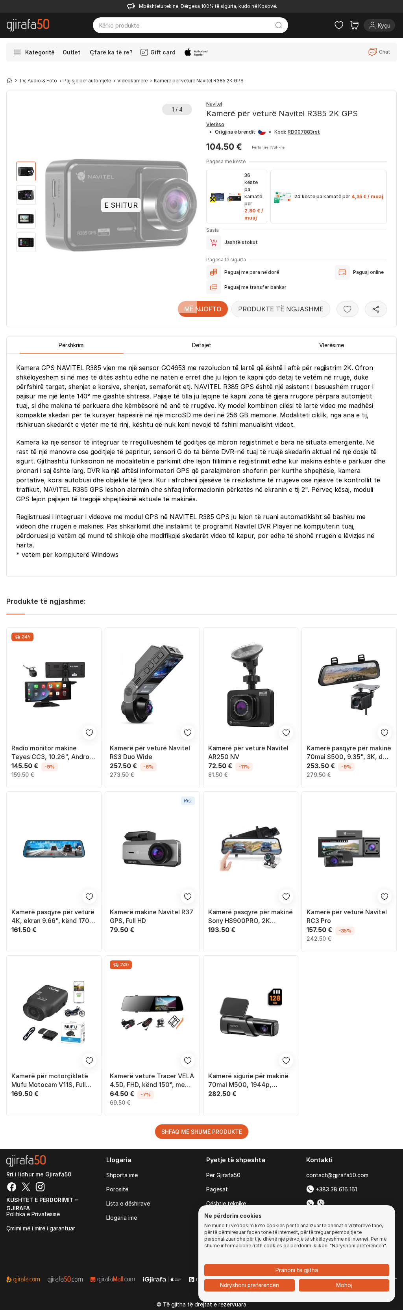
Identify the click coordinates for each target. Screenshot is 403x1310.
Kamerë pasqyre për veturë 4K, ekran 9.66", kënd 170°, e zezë (52, 916)
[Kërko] (278, 25)
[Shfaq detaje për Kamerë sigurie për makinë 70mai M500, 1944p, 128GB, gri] (250, 1012)
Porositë (117, 1189)
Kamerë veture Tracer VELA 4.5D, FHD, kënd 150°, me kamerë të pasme (152, 1080)
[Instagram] (40, 1188)
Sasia (212, 230)
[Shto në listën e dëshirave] (347, 309)
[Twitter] (25, 1188)
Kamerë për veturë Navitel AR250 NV (248, 752)
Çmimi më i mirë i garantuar (40, 1228)
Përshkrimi (72, 345)
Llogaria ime (121, 1217)
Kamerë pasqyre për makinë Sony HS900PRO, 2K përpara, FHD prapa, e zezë (250, 916)
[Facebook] (11, 1188)
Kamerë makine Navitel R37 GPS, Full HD (151, 916)
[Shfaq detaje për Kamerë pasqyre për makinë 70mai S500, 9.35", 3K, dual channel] (349, 684)
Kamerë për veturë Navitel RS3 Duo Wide (150, 752)
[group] (26, 171)
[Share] (376, 309)
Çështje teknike (226, 1203)
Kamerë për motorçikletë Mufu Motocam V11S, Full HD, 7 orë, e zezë (49, 1080)
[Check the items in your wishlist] (339, 25)
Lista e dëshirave (128, 1203)
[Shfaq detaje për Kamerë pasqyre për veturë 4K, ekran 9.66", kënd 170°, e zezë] (53, 848)
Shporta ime (122, 1175)
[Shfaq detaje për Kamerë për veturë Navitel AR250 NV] (250, 684)
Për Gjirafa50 (223, 1175)
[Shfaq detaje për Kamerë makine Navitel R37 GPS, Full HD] (152, 848)
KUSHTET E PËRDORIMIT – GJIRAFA (42, 1201)
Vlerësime (331, 345)
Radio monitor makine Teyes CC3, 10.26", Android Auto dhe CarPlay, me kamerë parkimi (53, 752)
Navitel (214, 104)
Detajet (201, 345)
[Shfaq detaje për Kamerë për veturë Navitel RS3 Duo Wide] (152, 684)
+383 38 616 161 (335, 1189)
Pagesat (217, 1189)
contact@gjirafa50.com (337, 1175)
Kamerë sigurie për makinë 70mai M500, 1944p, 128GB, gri (248, 1080)
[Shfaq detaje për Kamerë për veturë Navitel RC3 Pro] (349, 848)
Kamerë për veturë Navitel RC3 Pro (347, 916)
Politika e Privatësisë (33, 1214)
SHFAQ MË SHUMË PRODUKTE (201, 1131)
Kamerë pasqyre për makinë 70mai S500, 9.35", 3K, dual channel (349, 752)
